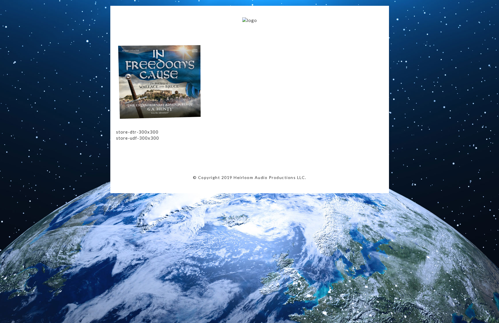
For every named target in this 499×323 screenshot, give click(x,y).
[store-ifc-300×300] (159, 122)
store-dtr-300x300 (137, 131)
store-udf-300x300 (137, 138)
